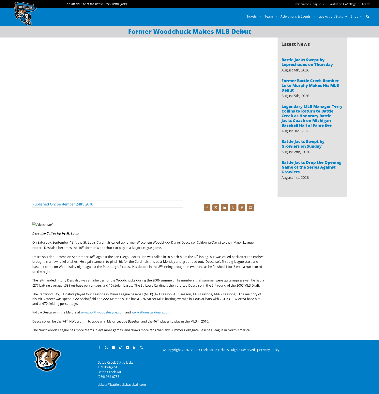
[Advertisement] (312, 243)
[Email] (250, 207)
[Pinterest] (241, 207)
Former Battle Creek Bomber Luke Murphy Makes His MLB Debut (310, 85)
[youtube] (127, 347)
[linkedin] (134, 347)
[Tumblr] (233, 207)
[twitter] (106, 347)
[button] (367, 16)
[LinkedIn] (224, 207)
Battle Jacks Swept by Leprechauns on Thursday (307, 62)
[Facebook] (207, 207)
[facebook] (99, 347)
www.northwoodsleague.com (102, 312)
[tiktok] (120, 347)
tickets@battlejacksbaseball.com (122, 384)
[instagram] (113, 347)
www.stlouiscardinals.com (151, 312)
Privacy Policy (269, 350)
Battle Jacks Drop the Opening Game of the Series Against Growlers (311, 167)
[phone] (142, 347)
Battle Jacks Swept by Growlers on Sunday (303, 144)
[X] (215, 207)
